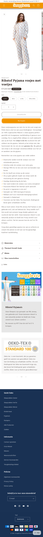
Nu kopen (21, 121)
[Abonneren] (33, 498)
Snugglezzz (18, 533)
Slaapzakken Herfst (10, 402)
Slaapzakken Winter (10, 407)
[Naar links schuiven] (17, 74)
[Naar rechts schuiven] (26, 74)
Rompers (7, 420)
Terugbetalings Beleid (11, 464)
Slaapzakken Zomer (10, 398)
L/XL (23, 99)
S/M (6, 99)
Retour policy (8, 486)
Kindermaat (8, 411)
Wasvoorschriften (10, 455)
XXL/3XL (33, 99)
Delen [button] (5, 264)
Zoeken (6, 429)
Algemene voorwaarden (12, 477)
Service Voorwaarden (11, 460)
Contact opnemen (10, 442)
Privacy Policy (8, 481)
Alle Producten (9, 425)
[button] (4, 5)
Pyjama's (7, 416)
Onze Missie (8, 446)
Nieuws (6, 451)
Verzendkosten (18, 91)
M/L (14, 99)
